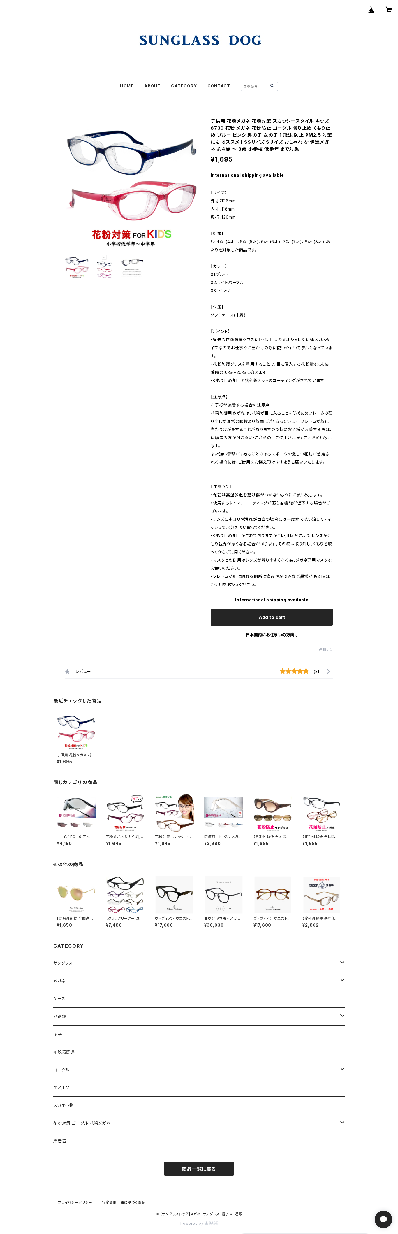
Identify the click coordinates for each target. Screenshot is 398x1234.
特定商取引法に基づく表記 (123, 1202)
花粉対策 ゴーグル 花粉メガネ (81, 1123)
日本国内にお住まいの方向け (272, 634)
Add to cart (272, 617)
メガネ (59, 980)
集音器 (59, 1140)
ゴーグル (61, 1069)
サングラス (63, 962)
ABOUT (152, 85)
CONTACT (218, 85)
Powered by (192, 1223)
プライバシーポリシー (75, 1202)
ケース (59, 998)
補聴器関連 (64, 1051)
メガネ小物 (63, 1105)
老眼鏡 (59, 1016)
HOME (127, 85)
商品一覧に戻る (199, 1169)
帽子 (57, 1034)
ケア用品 (61, 1087)
